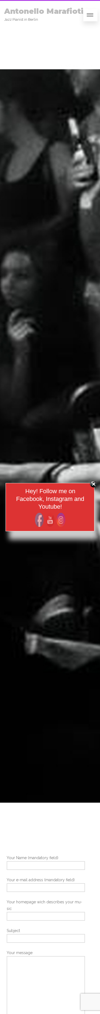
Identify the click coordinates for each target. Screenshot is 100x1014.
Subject (13, 930)
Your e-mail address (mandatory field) (41, 880)
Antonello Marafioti (43, 11)
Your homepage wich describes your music (44, 905)
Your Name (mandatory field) (32, 858)
